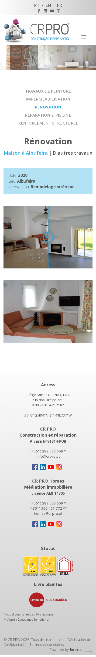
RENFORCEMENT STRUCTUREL (48, 123)
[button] (88, 311)
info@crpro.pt (48, 456)
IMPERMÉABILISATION (48, 99)
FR (59, 5)
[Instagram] (58, 11)
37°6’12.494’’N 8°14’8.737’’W (48, 415)
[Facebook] (39, 11)
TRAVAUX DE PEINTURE (48, 91)
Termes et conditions (47, 644)
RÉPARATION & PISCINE (48, 115)
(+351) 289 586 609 (47, 451)
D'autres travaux (72, 152)
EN (48, 5)
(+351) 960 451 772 (46, 508)
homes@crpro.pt (48, 513)
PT (37, 5)
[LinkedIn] (45, 11)
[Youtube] (52, 11)
